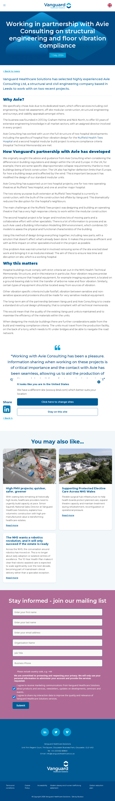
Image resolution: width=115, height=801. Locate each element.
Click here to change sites (57, 401)
